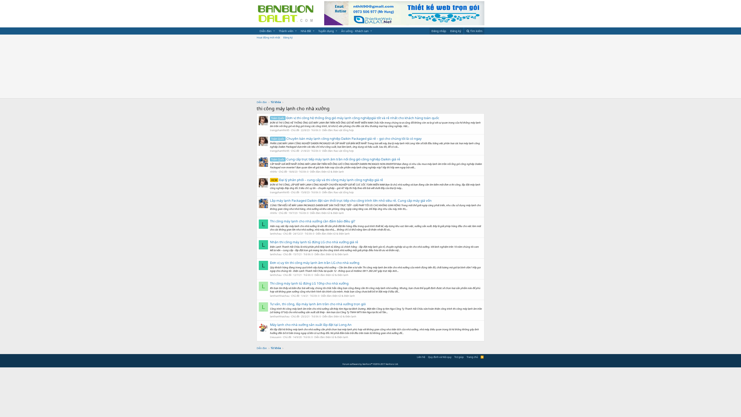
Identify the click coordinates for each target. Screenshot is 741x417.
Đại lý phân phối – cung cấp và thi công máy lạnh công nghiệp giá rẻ (327, 180)
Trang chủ (472, 357)
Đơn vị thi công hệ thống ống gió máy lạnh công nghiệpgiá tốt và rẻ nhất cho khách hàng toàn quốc (355, 118)
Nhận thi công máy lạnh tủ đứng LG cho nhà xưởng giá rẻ (314, 242)
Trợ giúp (459, 357)
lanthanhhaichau (279, 295)
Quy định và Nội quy (440, 357)
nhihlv (273, 171)
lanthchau (276, 233)
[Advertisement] (370, 69)
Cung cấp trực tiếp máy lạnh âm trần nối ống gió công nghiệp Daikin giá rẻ (335, 159)
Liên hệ (421, 357)
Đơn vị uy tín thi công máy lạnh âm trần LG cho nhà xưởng (314, 262)
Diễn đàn (266, 31)
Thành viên (286, 31)
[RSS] (482, 357)
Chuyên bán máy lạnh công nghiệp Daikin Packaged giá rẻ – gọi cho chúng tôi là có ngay (346, 138)
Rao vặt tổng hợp (344, 130)
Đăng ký (288, 37)
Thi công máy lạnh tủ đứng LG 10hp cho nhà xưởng (309, 283)
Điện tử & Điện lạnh (332, 171)
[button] (274, 31)
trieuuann (275, 337)
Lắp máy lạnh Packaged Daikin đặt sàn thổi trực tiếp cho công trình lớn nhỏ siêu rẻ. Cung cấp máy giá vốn (351, 200)
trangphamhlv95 (279, 130)
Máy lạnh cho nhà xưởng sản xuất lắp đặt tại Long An (311, 324)
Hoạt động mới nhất (268, 37)
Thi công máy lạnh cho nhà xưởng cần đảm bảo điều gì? (312, 221)
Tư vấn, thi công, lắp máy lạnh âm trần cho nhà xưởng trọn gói (318, 304)
